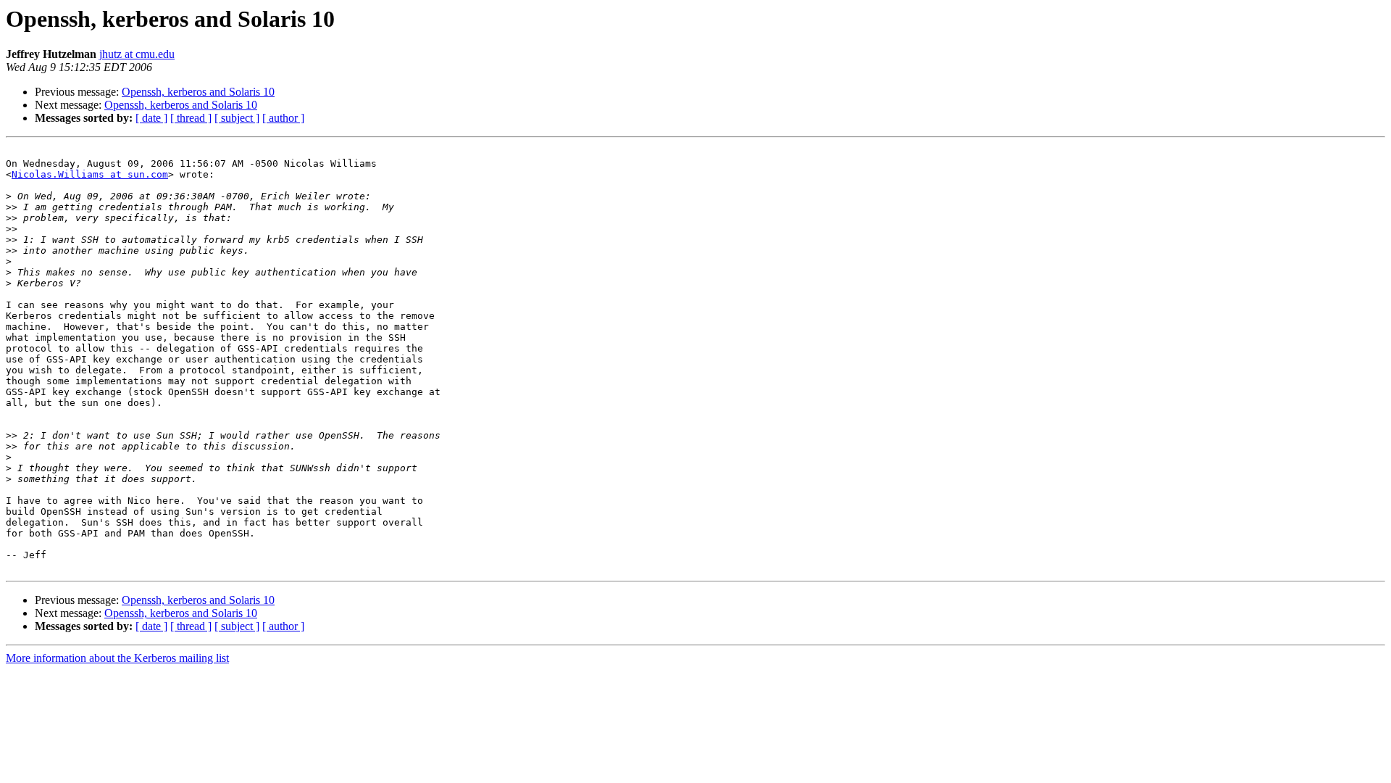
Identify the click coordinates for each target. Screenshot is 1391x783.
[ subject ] (236, 118)
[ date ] (151, 118)
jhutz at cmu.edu (137, 54)
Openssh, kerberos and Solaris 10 (198, 92)
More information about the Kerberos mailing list (117, 658)
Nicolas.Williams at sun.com (90, 174)
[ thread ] (191, 118)
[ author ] (283, 118)
